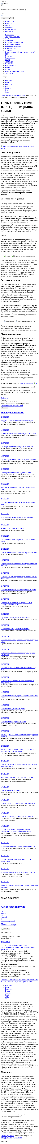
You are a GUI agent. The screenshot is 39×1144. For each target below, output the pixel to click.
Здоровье (8, 50)
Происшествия (10, 48)
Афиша (8, 25)
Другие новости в (27, 383)
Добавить (4, 398)
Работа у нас (9, 21)
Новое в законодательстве (14, 71)
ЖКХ (7, 54)
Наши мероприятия (12, 44)
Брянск (7, 82)
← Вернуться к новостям (10, 383)
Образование (10, 58)
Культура (8, 56)
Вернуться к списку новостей (12, 406)
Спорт (7, 60)
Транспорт (9, 62)
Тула (7, 92)
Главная (4, 95)
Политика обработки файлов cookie (20, 981)
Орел (7, 90)
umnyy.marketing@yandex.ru (11, 1138)
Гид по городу (10, 29)
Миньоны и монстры (8, 924)
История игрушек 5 (8, 920)
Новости (8, 23)
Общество (9, 40)
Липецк (8, 88)
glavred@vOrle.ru (7, 1136)
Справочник (9, 27)
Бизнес (7, 67)
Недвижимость (10, 65)
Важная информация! (13, 46)
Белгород (8, 80)
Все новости (9, 35)
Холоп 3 (4, 916)
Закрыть (4, 408)
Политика (9, 63)
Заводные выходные (12, 37)
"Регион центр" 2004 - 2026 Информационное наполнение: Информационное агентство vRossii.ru (19, 947)
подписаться (5, 942)
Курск (7, 86)
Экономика (9, 73)
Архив (7, 69)
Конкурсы (9, 31)
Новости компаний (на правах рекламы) (20, 52)
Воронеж (8, 84)
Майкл (3, 912)
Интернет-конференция (14, 42)
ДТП (7, 39)
